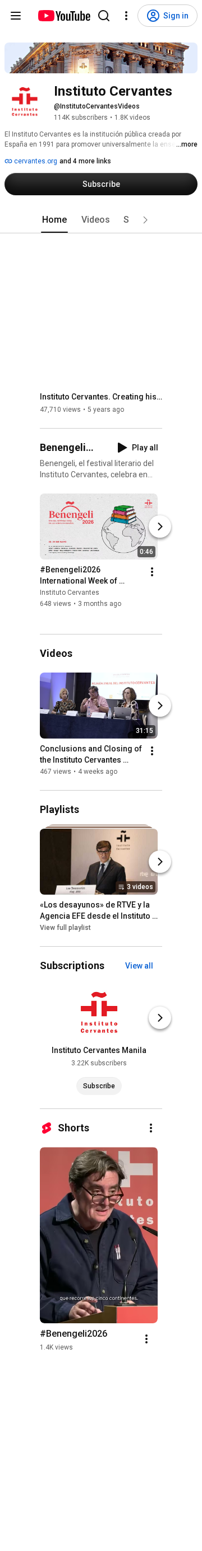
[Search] (104, 15)
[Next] (160, 527)
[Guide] (15, 15)
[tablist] (101, 219)
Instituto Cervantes (69, 593)
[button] (145, 219)
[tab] (54, 219)
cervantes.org (34, 161)
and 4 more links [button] (85, 161)
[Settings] (126, 15)
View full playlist (65, 928)
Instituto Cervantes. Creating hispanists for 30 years (101, 396)
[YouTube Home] (63, 15)
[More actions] (152, 572)
